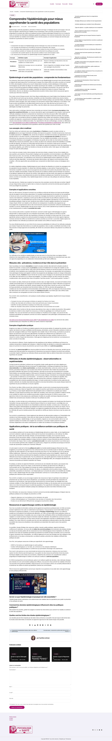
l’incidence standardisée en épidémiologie (50, 122)
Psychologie (58, 4)
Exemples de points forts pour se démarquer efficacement (88, 49)
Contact (11, 719)
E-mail (11, 692)
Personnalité (64, 4)
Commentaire (12, 669)
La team (11, 718)
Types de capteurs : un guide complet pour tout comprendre (89, 27)
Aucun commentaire (32, 26)
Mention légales (12, 716)
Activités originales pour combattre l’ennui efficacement (88, 24)
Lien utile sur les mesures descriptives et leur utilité (22, 319)
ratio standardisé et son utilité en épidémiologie (25, 122)
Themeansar (68, 738)
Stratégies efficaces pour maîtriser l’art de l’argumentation (88, 20)
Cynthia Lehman (44, 638)
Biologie (70, 4)
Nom (10, 686)
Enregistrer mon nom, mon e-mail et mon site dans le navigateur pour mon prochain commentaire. (32, 704)
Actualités (52, 4)
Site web (11, 698)
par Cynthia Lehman (16, 26)
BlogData (62, 738)
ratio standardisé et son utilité (46, 319)
